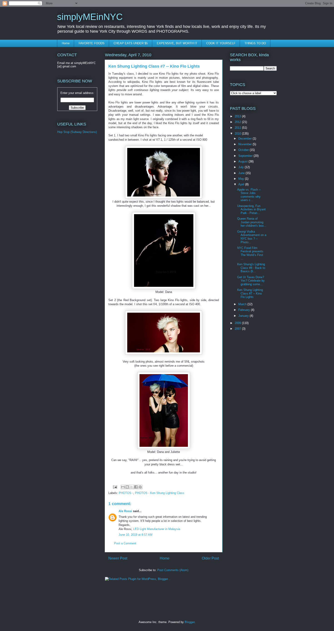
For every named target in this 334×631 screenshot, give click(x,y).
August (243, 161)
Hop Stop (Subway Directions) (77, 132)
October (244, 150)
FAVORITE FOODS (92, 43)
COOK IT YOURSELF (220, 43)
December (245, 138)
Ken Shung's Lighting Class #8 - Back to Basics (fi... (251, 268)
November (245, 144)
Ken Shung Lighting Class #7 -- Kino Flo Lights (250, 293)
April (241, 184)
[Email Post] (114, 487)
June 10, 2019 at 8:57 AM (135, 534)
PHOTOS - (126, 493)
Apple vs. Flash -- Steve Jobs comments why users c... (249, 195)
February (244, 310)
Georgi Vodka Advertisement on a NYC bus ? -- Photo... (251, 237)
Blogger (189, 622)
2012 (238, 122)
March (242, 304)
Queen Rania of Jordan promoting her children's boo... (251, 222)
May (241, 178)
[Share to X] (131, 487)
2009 (238, 323)
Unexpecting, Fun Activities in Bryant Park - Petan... (251, 209)
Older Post (210, 558)
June (242, 173)
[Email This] (123, 487)
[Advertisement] (75, 213)
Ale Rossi (125, 511)
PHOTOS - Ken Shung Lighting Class (159, 493)
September (246, 155)
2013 (238, 116)
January (244, 315)
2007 (238, 328)
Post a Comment (125, 543)
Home (66, 43)
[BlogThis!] (127, 487)
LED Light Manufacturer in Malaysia (156, 529)
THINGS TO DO (255, 43)
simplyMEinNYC (90, 17)
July (241, 167)
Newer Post (117, 558)
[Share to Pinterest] (140, 487)
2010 (238, 133)
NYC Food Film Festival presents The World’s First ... (250, 253)
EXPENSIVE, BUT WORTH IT (177, 43)
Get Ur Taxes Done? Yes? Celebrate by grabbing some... (251, 280)
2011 (238, 127)
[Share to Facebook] (136, 487)
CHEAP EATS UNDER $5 (131, 43)
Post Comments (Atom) (172, 570)
